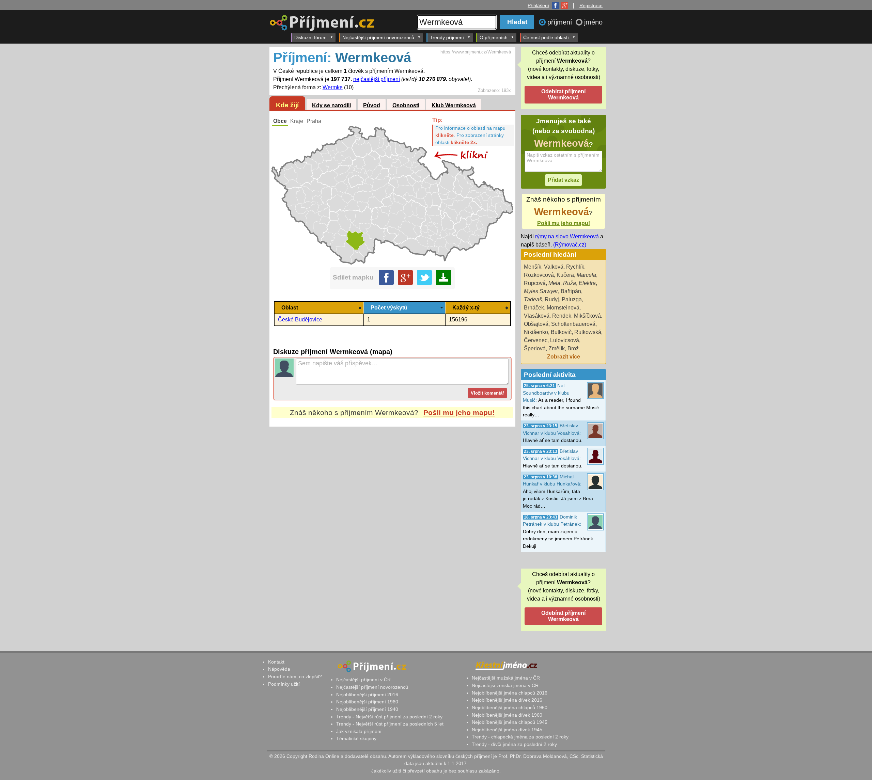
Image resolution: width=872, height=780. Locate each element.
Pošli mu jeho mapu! (459, 412)
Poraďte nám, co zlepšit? (295, 676)
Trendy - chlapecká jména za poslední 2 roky (520, 736)
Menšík (532, 267)
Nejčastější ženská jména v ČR (505, 685)
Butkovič (561, 332)
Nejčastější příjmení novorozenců (378, 37)
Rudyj (552, 299)
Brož (573, 348)
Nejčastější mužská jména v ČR (506, 678)
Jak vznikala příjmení (359, 731)
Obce (280, 121)
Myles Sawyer (541, 291)
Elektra (587, 283)
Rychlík (575, 267)
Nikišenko (536, 332)
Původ (371, 105)
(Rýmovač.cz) (569, 245)
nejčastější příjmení (376, 79)
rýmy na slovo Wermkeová (567, 236)
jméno (593, 22)
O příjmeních (494, 37)
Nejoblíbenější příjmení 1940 (367, 709)
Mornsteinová (563, 308)
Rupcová (535, 283)
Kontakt (276, 662)
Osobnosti (405, 105)
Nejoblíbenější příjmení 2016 (367, 694)
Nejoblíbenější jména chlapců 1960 (509, 707)
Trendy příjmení (447, 37)
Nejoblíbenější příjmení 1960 (367, 701)
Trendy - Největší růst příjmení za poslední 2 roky (389, 716)
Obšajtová (536, 324)
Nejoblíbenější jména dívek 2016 (507, 700)
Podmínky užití (284, 684)
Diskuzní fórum (310, 37)
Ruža (569, 283)
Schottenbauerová (573, 324)
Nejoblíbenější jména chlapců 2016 (509, 693)
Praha (314, 121)
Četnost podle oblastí (546, 37)
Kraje (296, 121)
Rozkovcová (539, 275)
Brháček (534, 308)
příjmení (560, 22)
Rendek (561, 316)
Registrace (591, 5)
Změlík (556, 348)
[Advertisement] (392, 490)
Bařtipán (571, 291)
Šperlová (535, 348)
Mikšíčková (587, 316)
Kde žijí (287, 105)
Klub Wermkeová (454, 105)
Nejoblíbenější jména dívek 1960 (507, 715)
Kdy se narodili (331, 105)
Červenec (535, 340)
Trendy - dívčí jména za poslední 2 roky (514, 744)
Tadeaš (533, 299)
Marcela (586, 275)
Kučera (565, 275)
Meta (554, 283)
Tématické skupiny (356, 738)
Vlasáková (536, 316)
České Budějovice (300, 319)
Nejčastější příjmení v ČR (363, 679)
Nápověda (279, 669)
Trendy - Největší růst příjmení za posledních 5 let (389, 724)
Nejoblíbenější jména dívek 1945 (507, 729)
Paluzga (572, 299)
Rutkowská (587, 332)
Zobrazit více (563, 357)
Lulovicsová (564, 340)
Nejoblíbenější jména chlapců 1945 (509, 722)
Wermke (333, 87)
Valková (553, 267)
